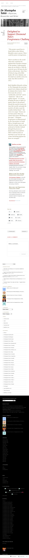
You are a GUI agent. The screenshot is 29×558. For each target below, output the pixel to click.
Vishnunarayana (9, 291)
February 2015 (5, 449)
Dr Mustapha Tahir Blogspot (8, 336)
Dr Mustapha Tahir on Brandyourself (10, 343)
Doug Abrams (19, 154)
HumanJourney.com (17, 151)
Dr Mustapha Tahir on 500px (8, 341)
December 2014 (5, 451)
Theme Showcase (7, 390)
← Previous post (11, 231)
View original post (12, 200)
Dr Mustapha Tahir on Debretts (9, 347)
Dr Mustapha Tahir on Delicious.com (10, 349)
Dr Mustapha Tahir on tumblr (8, 375)
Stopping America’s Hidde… (19, 298)
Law (3, 466)
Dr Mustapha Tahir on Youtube (9, 384)
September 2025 (5, 442)
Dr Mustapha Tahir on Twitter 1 (9, 377)
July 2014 (4, 457)
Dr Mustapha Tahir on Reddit (7, 523)
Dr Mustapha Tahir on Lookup (9, 360)
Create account (6, 318)
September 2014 (5, 454)
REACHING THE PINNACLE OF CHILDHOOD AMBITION (14, 268)
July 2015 (4, 446)
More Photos (5, 495)
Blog (7, 3)
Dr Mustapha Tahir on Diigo (7, 512)
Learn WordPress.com (7, 388)
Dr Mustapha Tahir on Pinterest (9, 364)
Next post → (24, 231)
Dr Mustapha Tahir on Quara (7, 522)
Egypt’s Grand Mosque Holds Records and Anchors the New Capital (14, 407)
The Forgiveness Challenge (14, 177)
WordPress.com (6, 327)
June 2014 (4, 458)
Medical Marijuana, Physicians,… (19, 291)
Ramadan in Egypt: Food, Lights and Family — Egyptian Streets (14, 282)
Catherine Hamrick (10, 295)
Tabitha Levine (9, 417)
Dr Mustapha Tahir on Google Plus (9, 356)
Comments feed (6, 325)
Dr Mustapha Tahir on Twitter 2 (9, 379)
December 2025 (5, 441)
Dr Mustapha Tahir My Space (8, 504)
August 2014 (5, 455)
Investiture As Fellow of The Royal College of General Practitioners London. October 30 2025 (13, 6)
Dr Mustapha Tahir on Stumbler (9, 373)
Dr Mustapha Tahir (8, 12)
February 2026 (5, 439)
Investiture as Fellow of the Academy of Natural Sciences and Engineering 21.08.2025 (13, 409)
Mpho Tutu (20, 149)
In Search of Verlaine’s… (18, 295)
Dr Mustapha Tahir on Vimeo (8, 381)
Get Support (6, 386)
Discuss (5, 332)
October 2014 (5, 453)
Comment (23, 254)
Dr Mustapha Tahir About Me (8, 334)
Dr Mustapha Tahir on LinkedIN (9, 358)
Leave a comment (26, 43)
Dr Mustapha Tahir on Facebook (8, 514)
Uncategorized (10, 43)
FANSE (11, 3)
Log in (5, 320)
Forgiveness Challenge (20, 150)
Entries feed (5, 480)
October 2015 (5, 445)
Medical (4, 468)
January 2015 (5, 450)
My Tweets (4, 543)
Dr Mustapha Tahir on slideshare (9, 371)
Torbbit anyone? (15, 417)
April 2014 (4, 461)
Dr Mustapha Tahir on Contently (9, 345)
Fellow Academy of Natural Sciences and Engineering (13, 278)
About (2, 3)
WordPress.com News (16, 144)
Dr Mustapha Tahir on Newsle (9, 362)
